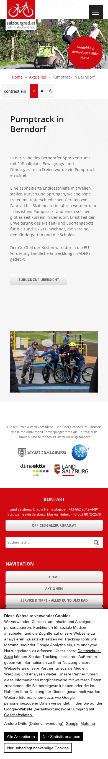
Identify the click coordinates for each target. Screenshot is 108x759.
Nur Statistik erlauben (61, 736)
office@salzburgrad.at (54, 525)
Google (72, 723)
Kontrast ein (15, 91)
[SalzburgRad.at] (21, 15)
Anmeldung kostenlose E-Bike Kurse (85, 52)
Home (17, 77)
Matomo (88, 723)
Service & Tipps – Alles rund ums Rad (54, 600)
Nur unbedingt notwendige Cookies (38, 748)
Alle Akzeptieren (21, 736)
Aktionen (54, 588)
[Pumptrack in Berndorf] (54, 391)
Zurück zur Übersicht (39, 279)
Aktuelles (37, 77)
